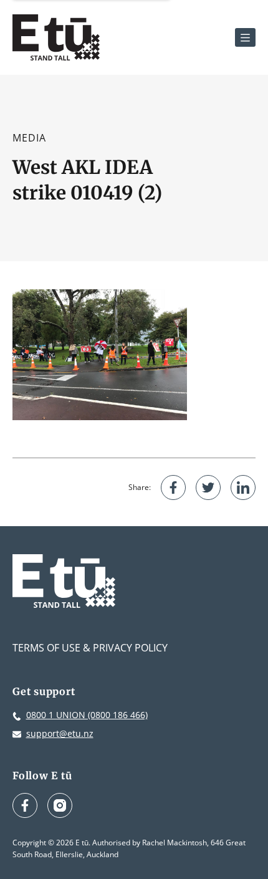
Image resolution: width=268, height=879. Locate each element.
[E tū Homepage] (56, 37)
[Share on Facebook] (173, 487)
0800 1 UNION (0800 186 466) (87, 715)
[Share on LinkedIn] (243, 487)
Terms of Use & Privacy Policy (90, 648)
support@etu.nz (59, 733)
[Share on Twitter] (208, 487)
